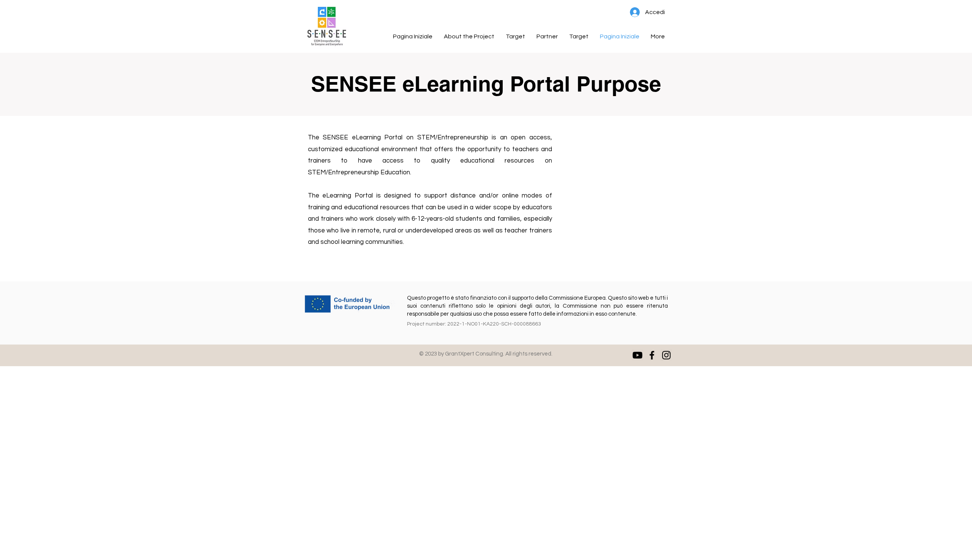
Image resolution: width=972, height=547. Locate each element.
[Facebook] (652, 355)
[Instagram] (666, 355)
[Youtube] (637, 355)
